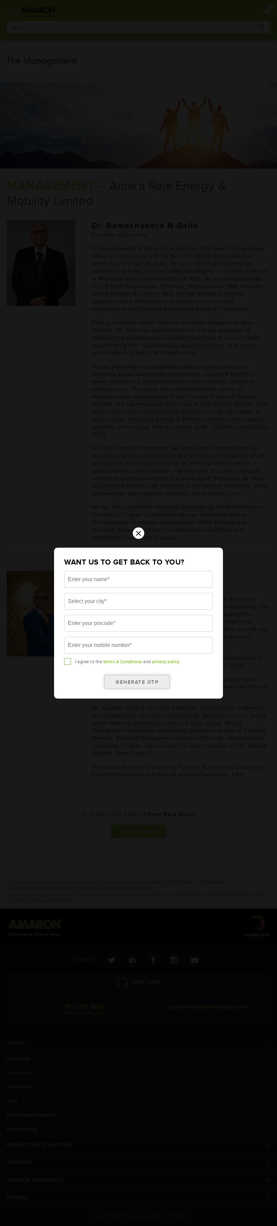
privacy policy (165, 661)
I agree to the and (127, 661)
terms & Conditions (122, 661)
